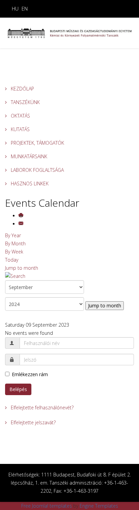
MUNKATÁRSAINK (28, 156)
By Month (15, 243)
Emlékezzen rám (30, 374)
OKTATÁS (19, 116)
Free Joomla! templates (46, 506)
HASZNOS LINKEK (29, 183)
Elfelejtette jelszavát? (32, 422)
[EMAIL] (22, 224)
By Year (13, 235)
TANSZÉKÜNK (24, 102)
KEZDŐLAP (21, 88)
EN (25, 8)
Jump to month (21, 268)
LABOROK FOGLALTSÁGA (36, 170)
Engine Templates (99, 506)
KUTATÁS (19, 129)
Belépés (18, 389)
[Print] (22, 215)
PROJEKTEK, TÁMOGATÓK (36, 143)
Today (11, 260)
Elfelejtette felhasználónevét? (41, 407)
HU (15, 8)
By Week (14, 251)
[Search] (69, 276)
